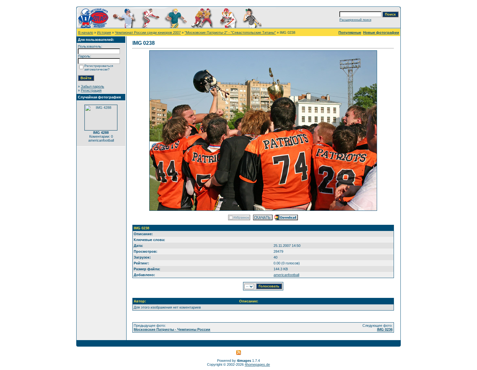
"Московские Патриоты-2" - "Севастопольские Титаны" (230, 32)
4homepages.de (257, 364)
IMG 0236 (385, 329)
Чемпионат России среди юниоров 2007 (148, 32)
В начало (85, 32)
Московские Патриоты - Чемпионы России (172, 329)
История (104, 32)
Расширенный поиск (355, 19)
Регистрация (91, 90)
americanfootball (286, 275)
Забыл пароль (92, 86)
